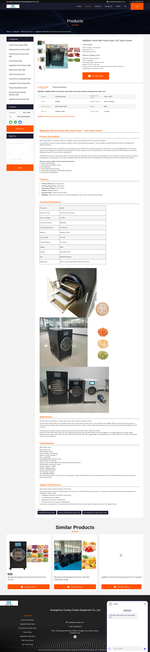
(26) (19, 99)
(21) (17, 74)
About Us (98, 6)
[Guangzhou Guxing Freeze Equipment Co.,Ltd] (13, 6)
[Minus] (145, 604)
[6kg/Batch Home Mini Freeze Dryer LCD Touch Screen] (63, 56)
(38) (15, 61)
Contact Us (108, 6)
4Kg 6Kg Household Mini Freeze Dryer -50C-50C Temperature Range (25, 578)
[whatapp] (15, 122)
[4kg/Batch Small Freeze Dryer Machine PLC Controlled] (75, 555)
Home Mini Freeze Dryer (47, 512)
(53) (19, 83)
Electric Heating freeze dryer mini (69, 512)
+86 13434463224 (137, 1)
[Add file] (109, 649)
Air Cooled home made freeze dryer (95, 512)
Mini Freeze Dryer (27, 31)
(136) (19, 65)
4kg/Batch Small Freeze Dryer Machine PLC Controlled (75, 577)
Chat (137, 6)
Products (88, 6)
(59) (20, 79)
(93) (19, 55)
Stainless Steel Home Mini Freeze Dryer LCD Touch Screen (119, 578)
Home (79, 6)
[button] (10, 560)
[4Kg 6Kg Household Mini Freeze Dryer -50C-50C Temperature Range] (28, 555)
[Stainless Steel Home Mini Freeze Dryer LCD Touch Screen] (121, 555)
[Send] (145, 649)
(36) (17, 70)
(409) (18, 45)
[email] (20, 122)
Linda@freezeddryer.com (117, 1)
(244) (19, 49)
